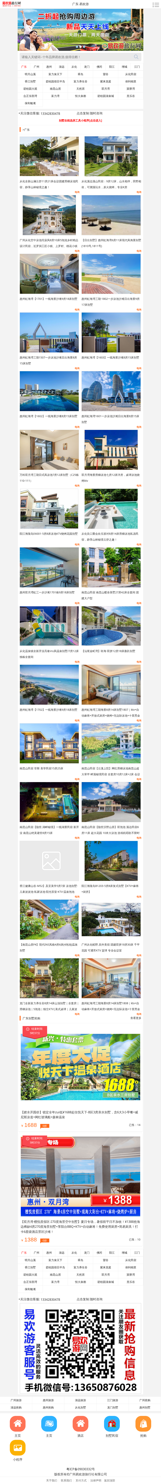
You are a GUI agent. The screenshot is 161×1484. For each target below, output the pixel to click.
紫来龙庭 (105, 81)
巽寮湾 (131, 88)
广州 (36, 66)
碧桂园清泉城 (105, 96)
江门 (137, 66)
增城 (124, 66)
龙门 (87, 66)
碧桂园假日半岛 (55, 81)
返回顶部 (109, 1480)
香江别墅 (30, 81)
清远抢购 (16, 1407)
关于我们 (51, 1480)
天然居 (80, 88)
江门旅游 (112, 1400)
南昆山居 (55, 88)
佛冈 (99, 66)
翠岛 (80, 74)
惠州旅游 (48, 1400)
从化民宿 (130, 74)
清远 (61, 66)
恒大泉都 (80, 96)
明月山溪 (30, 74)
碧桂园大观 (30, 88)
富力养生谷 (80, 81)
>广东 (26, 129)
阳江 (112, 66)
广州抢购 (144, 1400)
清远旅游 (80, 1400)
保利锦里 (130, 81)
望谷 (105, 74)
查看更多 (135, 1018)
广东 (24, 66)
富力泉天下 (55, 74)
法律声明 (95, 1480)
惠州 (49, 66)
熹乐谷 (131, 96)
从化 (74, 66)
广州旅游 (16, 1400)
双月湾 (106, 88)
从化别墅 (80, 1407)
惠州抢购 (48, 1407)
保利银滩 (30, 103)
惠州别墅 (144, 1407)
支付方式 (81, 1480)
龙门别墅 (112, 1407)
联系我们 (66, 1480)
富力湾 (55, 96)
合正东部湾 (30, 96)
